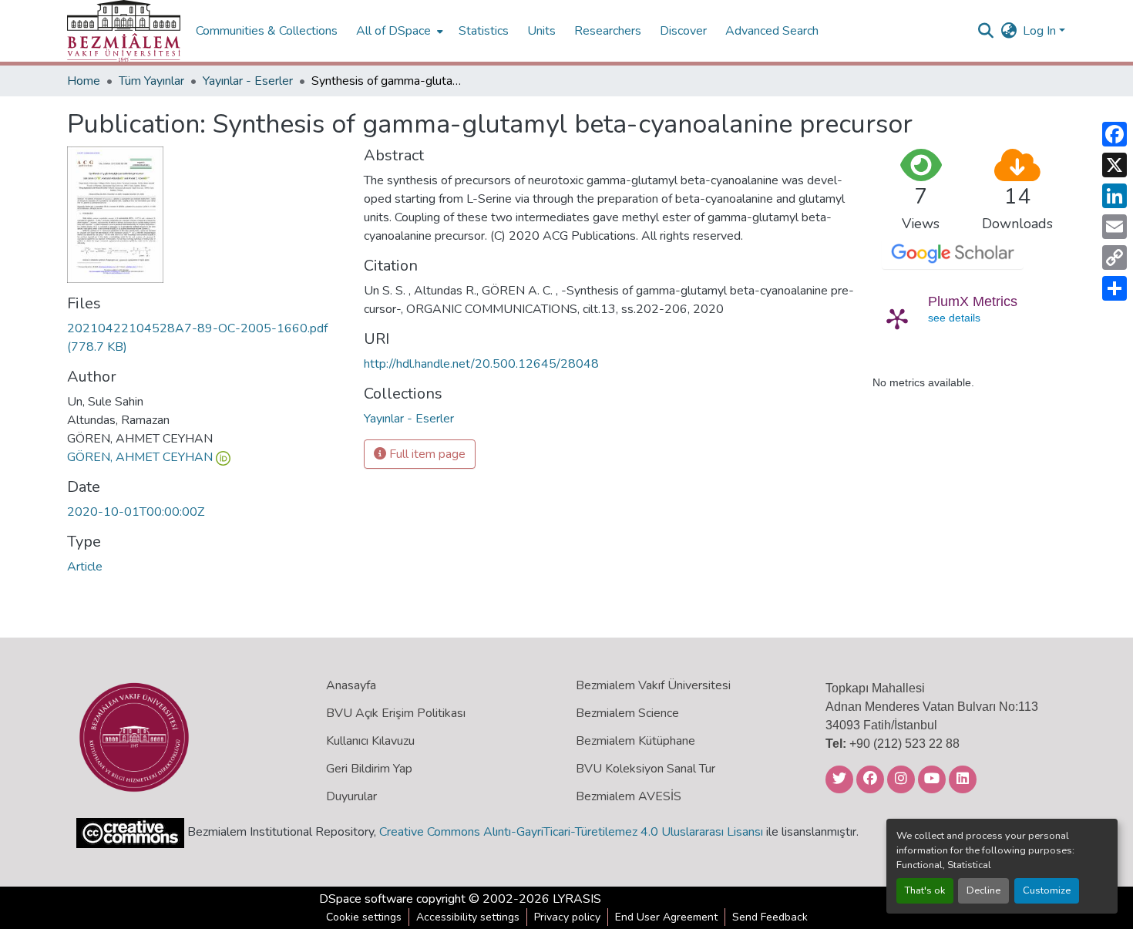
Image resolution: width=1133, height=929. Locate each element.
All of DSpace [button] (393, 30)
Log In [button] (1041, 30)
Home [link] (83, 80)
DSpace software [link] (366, 898)
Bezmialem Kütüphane (635, 741)
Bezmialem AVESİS (628, 796)
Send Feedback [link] (770, 917)
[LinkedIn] (1114, 195)
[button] (123, 31)
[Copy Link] (1114, 257)
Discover (683, 30)
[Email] (1114, 226)
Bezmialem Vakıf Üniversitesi (653, 685)
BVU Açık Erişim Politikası (396, 713)
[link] (206, 337)
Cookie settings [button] (364, 917)
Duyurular (351, 796)
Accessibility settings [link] (467, 917)
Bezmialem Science (627, 713)
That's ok (925, 890)
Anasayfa (351, 685)
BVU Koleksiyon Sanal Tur (645, 768)
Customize (1047, 890)
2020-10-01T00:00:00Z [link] (135, 511)
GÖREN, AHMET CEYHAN (140, 457)
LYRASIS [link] (577, 898)
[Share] (1114, 288)
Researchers (607, 30)
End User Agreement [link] (666, 917)
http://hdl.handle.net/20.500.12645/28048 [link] (481, 363)
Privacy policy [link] (567, 917)
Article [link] (85, 566)
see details (954, 317)
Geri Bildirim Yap (369, 768)
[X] (1114, 165)
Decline (983, 890)
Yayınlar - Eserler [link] (248, 80)
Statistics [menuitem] (484, 30)
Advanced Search (772, 30)
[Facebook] (1114, 134)
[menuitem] (398, 31)
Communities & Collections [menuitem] (267, 30)
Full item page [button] (426, 454)
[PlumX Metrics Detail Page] (897, 318)
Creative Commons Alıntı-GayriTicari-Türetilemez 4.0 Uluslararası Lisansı (571, 831)
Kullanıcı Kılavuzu (370, 741)
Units (541, 30)
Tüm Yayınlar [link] (151, 80)
